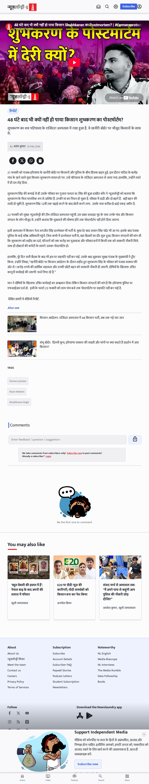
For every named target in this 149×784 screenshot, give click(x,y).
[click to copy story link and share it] (40, 161)
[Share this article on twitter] (22, 161)
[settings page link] (116, 6)
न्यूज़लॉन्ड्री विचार (16, 659)
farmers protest (17, 381)
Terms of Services (18, 687)
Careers (12, 676)
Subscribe (128, 6)
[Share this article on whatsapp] (31, 161)
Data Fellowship (108, 676)
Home (22, 778)
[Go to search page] (107, 6)
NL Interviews (106, 664)
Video (48, 778)
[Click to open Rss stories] (18, 722)
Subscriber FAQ (62, 664)
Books (101, 681)
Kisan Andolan (16, 392)
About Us (13, 653)
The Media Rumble (109, 670)
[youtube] (27, 713)
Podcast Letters (62, 676)
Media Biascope (107, 659)
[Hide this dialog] (144, 734)
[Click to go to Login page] (139, 6)
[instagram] (9, 722)
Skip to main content (25, 25)
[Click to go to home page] (22, 7)
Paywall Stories (62, 670)
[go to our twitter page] (18, 713)
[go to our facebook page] (9, 713)
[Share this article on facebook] (13, 161)
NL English (104, 653)
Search (101, 780)
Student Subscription (66, 681)
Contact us (14, 670)
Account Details (62, 659)
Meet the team (16, 664)
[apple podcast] (27, 722)
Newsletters (60, 687)
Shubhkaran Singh (19, 402)
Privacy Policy (15, 681)
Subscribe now (88, 764)
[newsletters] (98, 6)
